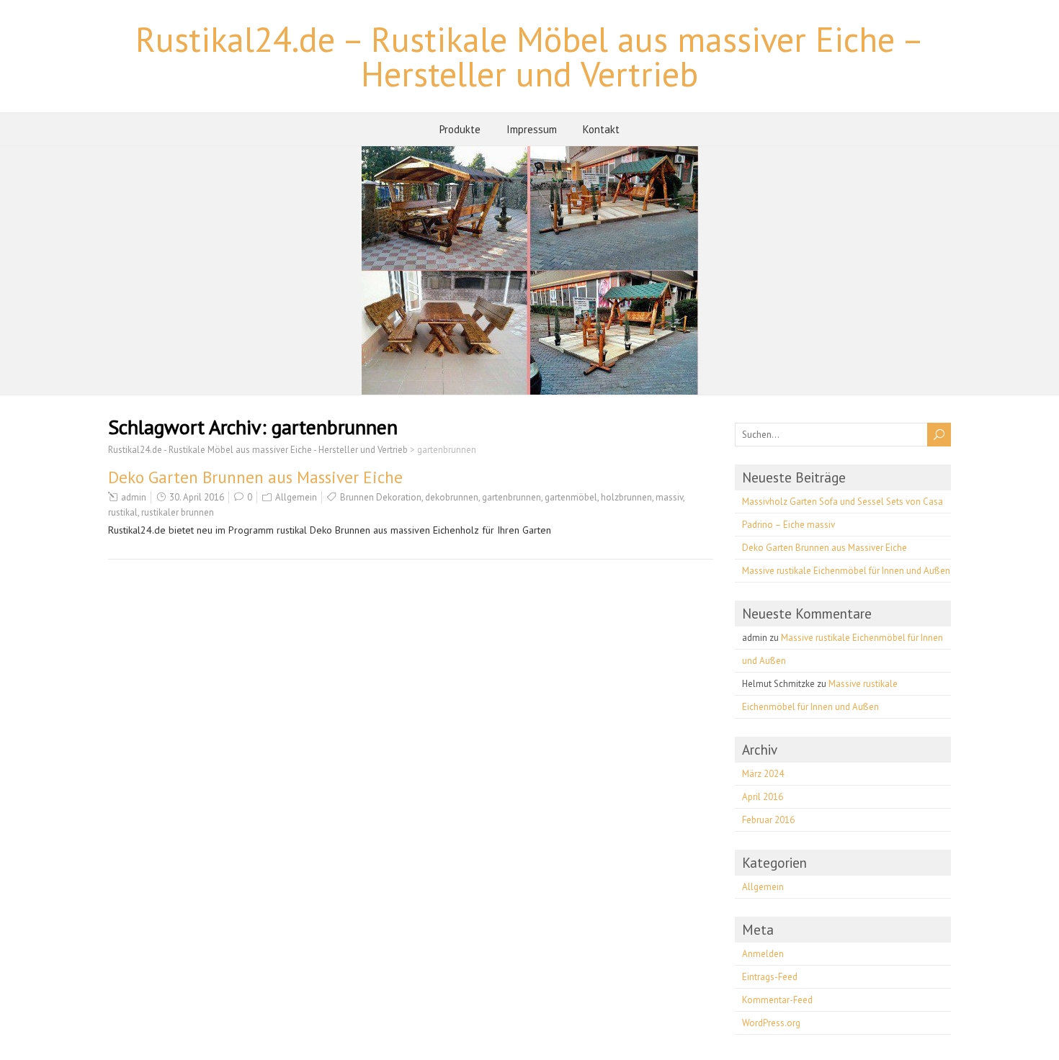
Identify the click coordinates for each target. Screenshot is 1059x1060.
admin (133, 497)
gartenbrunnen (511, 497)
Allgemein (296, 497)
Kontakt (601, 129)
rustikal (123, 512)
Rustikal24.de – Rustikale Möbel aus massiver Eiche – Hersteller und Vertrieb (529, 56)
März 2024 (763, 774)
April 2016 (762, 797)
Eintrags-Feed (769, 977)
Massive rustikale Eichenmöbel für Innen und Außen (846, 571)
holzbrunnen (626, 497)
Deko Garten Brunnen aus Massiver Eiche (255, 477)
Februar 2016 (768, 820)
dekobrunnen (451, 497)
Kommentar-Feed (777, 1000)
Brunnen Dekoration (380, 497)
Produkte (460, 129)
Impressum (531, 129)
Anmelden (763, 954)
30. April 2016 (196, 497)
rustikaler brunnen (177, 512)
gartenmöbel (571, 497)
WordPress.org (771, 1023)
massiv (669, 497)
